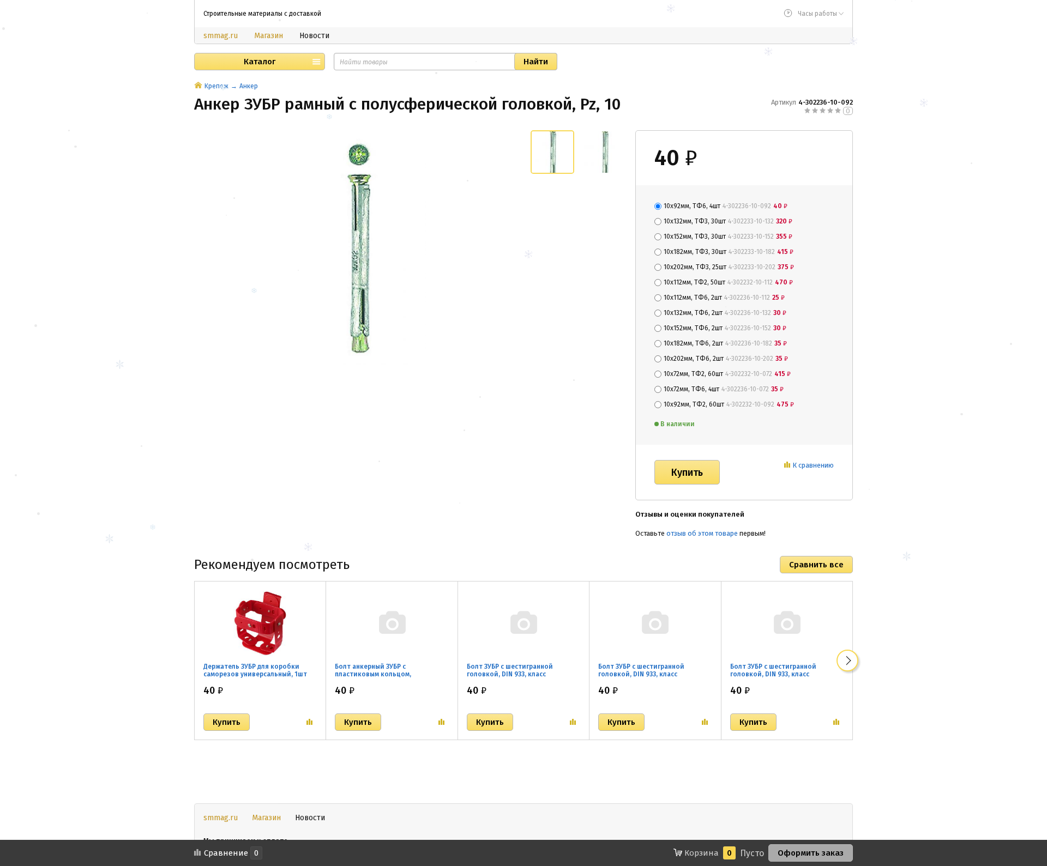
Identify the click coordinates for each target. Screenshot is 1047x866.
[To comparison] (309, 722)
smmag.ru (220, 35)
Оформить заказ (811, 853)
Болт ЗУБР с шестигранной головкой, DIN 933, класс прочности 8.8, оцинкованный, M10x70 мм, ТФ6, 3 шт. (518, 678)
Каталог (259, 61)
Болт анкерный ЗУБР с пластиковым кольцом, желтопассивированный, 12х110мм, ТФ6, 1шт (376, 678)
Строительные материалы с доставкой (262, 13)
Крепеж (216, 86)
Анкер (248, 86)
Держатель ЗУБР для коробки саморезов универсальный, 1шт (255, 670)
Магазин (268, 35)
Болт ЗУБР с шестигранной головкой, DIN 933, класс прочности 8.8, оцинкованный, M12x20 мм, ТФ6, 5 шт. (781, 678)
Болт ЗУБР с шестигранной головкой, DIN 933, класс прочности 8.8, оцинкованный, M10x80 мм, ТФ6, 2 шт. (649, 678)
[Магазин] (198, 86)
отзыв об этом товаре (702, 533)
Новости (314, 35)
